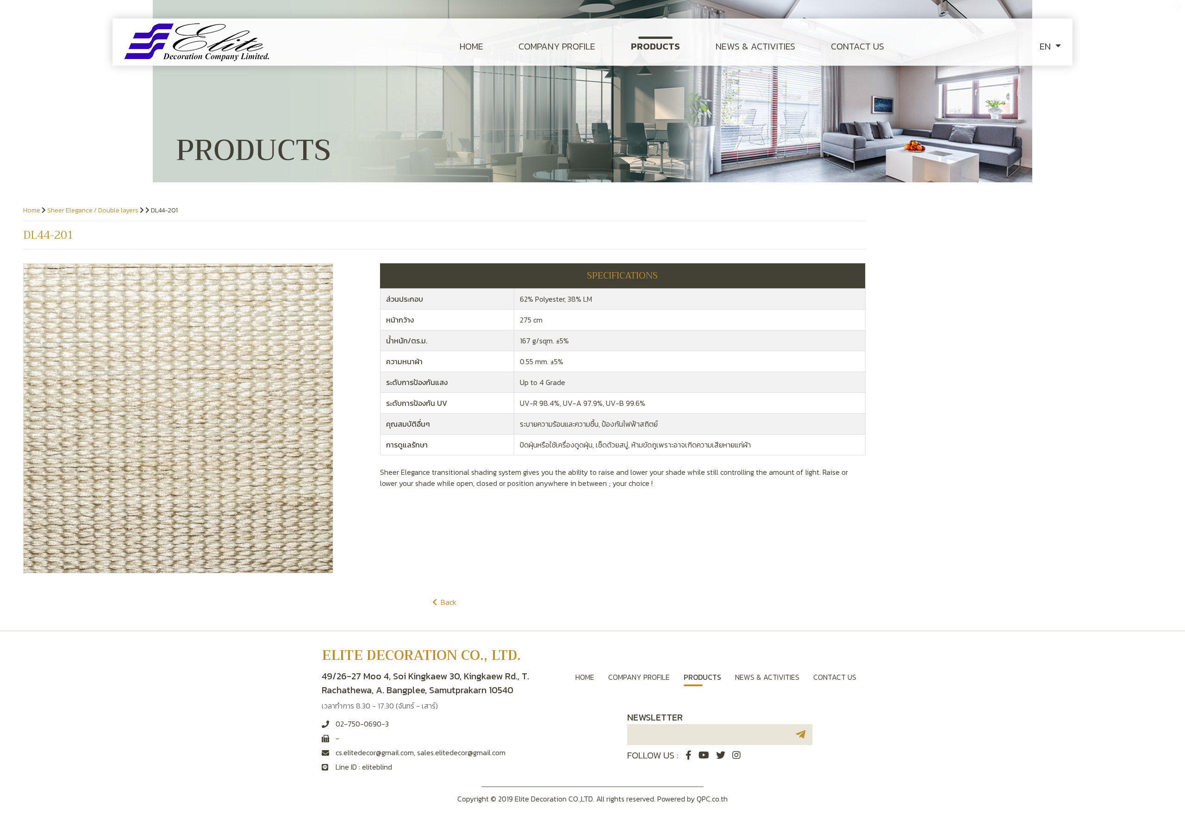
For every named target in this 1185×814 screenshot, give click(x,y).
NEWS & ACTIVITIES (755, 46)
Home (31, 210)
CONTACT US (857, 46)
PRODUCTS (655, 46)
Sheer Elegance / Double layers (92, 210)
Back (446, 602)
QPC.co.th (712, 798)
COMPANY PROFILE (556, 46)
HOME (471, 46)
